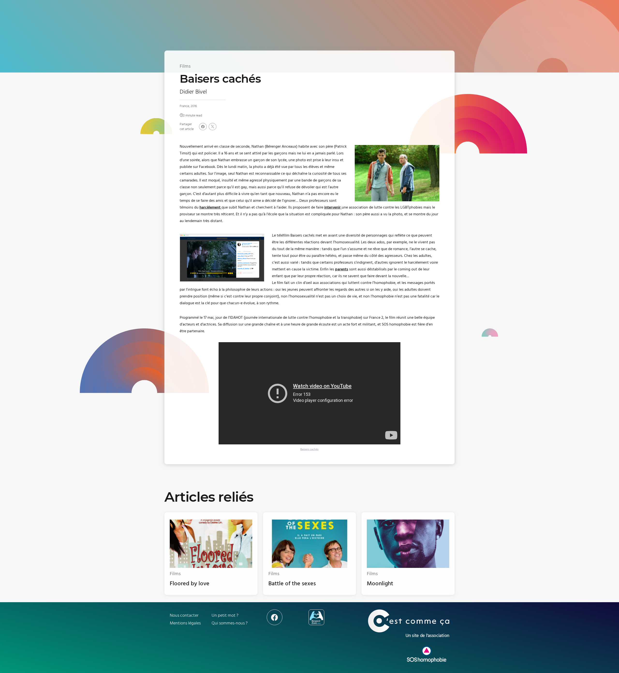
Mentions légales (185, 623)
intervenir (333, 207)
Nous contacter (184, 615)
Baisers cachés (309, 449)
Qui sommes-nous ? (230, 623)
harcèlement (210, 207)
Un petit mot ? (225, 615)
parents (341, 269)
